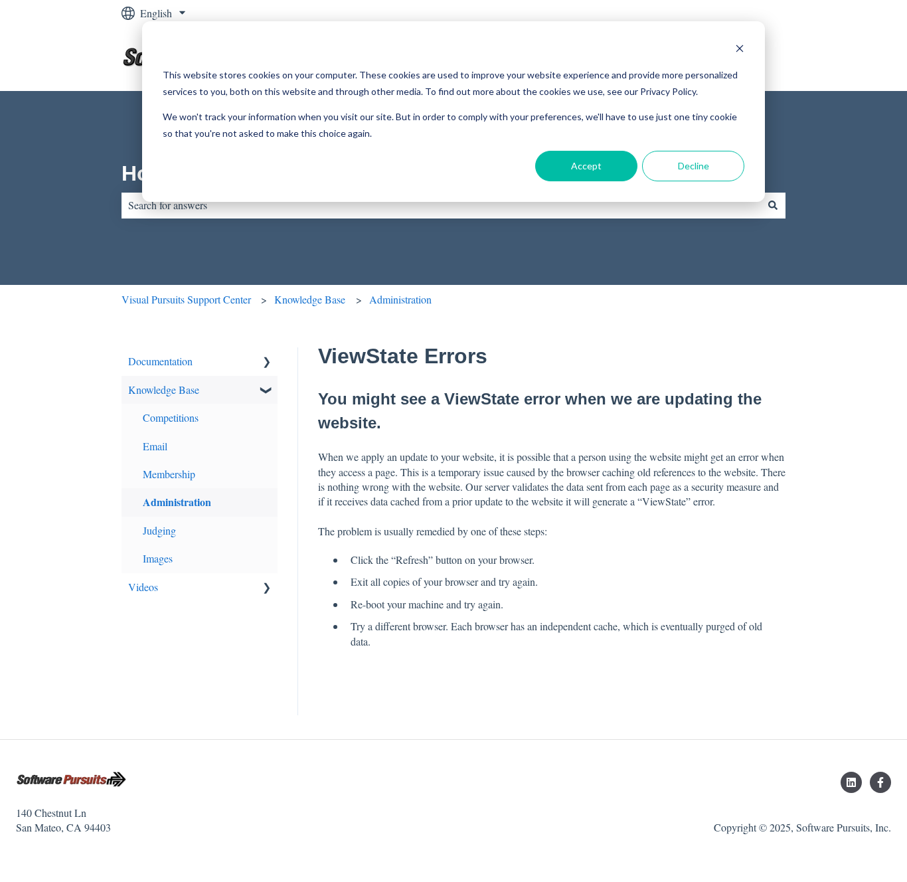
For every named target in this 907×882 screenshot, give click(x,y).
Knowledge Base (309, 299)
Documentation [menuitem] (160, 361)
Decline (693, 165)
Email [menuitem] (155, 446)
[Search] (772, 205)
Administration (400, 299)
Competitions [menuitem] (171, 417)
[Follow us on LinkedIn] (851, 782)
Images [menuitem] (158, 558)
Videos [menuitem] (143, 587)
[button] (267, 362)
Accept (586, 165)
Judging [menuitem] (159, 530)
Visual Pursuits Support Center (186, 299)
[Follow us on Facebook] (880, 782)
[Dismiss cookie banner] (739, 50)
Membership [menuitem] (169, 474)
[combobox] (441, 205)
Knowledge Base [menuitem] (163, 390)
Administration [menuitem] (177, 501)
